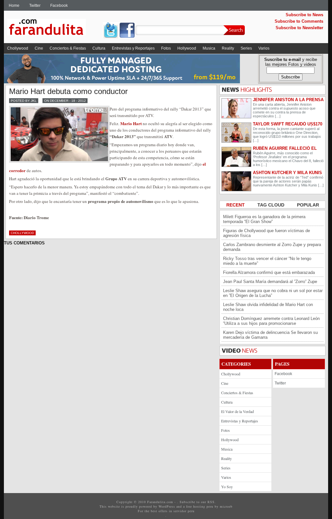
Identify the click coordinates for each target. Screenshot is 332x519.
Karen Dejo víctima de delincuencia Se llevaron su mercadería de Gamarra (270, 335)
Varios (263, 48)
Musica (209, 48)
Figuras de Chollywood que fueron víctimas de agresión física (266, 233)
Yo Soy (227, 486)
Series (246, 48)
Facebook (59, 5)
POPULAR (308, 204)
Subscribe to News (304, 14)
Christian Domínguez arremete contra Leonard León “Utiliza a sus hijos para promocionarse (271, 321)
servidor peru (184, 511)
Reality (228, 48)
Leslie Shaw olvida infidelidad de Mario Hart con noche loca (268, 307)
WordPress (167, 506)
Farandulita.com (54, 28)
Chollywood (17, 48)
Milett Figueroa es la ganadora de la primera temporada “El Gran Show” (264, 219)
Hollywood (186, 48)
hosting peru (203, 506)
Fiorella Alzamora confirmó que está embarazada (269, 272)
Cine (39, 48)
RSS (211, 502)
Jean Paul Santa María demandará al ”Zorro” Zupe (270, 281)
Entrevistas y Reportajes (133, 48)
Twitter (35, 5)
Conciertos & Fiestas (68, 48)
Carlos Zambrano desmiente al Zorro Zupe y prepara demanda (272, 247)
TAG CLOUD (271, 204)
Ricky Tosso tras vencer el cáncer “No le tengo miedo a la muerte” (267, 261)
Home (14, 5)
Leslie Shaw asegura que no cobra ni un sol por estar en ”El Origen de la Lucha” (273, 293)
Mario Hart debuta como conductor (68, 91)
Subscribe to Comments (299, 21)
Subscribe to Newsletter (299, 27)
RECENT (236, 204)
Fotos (166, 48)
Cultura (98, 48)
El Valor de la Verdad (237, 411)
